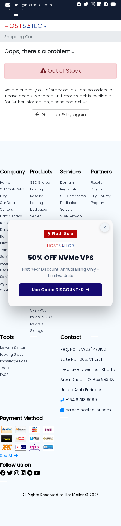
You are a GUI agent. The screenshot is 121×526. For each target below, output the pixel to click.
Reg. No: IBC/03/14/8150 (83, 349)
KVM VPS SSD (41, 317)
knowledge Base (14, 361)
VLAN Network (71, 216)
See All (6, 455)
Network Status (12, 347)
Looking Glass (11, 354)
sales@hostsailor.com (88, 410)
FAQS (4, 374)
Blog (4, 196)
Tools (4, 368)
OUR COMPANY (12, 189)
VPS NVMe (38, 310)
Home (5, 182)
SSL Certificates (73, 196)
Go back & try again (62, 114)
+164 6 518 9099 (81, 400)
